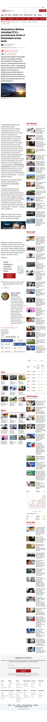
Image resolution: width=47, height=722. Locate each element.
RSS (31, 706)
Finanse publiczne (12, 694)
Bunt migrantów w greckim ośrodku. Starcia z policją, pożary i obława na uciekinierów (13, 421)
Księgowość (26, 695)
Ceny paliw (23, 21)
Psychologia (41, 695)
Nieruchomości (27, 681)
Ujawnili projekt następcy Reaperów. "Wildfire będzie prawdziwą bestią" (21, 442)
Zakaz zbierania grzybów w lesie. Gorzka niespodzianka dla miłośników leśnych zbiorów (21, 382)
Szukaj (43, 10)
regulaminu (24, 668)
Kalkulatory (18, 690)
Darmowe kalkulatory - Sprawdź (9, 276)
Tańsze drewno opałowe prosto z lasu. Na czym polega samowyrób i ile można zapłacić (4, 382)
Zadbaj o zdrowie (6, 23)
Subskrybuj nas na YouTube (10, 51)
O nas (14, 705)
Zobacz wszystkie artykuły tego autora (9, 327)
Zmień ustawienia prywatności (22, 706)
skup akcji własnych (11, 336)
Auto (32, 695)
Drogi (32, 684)
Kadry (25, 694)
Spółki (39, 684)
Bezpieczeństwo (5, 690)
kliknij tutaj (29, 675)
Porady (40, 697)
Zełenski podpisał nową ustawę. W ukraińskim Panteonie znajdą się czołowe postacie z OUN (22, 421)
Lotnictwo (33, 687)
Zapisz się (23, 671)
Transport (33, 681)
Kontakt (9, 705)
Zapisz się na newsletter (10, 54)
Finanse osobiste (15, 21)
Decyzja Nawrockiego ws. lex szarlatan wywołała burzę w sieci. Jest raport (4, 404)
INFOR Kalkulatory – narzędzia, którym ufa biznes (8, 266)
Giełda (17, 18)
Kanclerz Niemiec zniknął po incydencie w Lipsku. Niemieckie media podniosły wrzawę (13, 432)
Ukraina (2, 684)
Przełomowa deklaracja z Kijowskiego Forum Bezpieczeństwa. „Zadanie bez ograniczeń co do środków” (4, 442)
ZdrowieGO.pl (26, 7)
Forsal (2, 26)
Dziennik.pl (33, 690)
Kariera (17, 686)
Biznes (10, 681)
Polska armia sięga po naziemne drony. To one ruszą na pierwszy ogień (13, 404)
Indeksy (39, 683)
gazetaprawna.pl (38, 7)
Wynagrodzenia (19, 684)
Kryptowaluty (35, 18)
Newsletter (32, 7)
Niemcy (2, 686)
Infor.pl (25, 690)
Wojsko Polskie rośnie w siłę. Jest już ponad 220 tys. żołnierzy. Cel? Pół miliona (5, 332)
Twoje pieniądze (12, 697)
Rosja (2, 683)
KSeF (9, 686)
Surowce (22, 18)
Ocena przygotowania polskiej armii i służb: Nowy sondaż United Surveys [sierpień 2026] (13, 382)
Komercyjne (26, 686)
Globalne (2, 694)
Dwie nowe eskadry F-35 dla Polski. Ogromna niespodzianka (13, 393)
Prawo (25, 692)
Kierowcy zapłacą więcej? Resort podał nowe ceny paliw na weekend (21, 393)
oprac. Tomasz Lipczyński (9, 45)
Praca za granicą (19, 687)
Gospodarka (11, 690)
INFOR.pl (10, 7)
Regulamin (35, 705)
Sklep (44, 7)
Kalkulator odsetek (19, 698)
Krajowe (2, 692)
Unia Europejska (4, 687)
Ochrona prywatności (27, 705)
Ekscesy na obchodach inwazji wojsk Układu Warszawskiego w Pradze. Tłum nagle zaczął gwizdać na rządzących (22, 432)
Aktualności (11, 18)
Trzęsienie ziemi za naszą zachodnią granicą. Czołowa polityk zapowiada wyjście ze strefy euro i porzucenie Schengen (4, 421)
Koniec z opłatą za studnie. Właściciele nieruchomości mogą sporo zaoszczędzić (4, 393)
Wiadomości (33, 692)
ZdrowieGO (41, 690)
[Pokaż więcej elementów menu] (45, 15)
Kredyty (28, 18)
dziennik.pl (15, 7)
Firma (10, 684)
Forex (39, 686)
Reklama (19, 705)
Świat (2, 681)
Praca (17, 681)
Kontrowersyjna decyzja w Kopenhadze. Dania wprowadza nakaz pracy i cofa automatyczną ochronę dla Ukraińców (4, 432)
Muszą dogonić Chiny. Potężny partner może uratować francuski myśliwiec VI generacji (13, 442)
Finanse (4, 18)
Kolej (32, 686)
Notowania (40, 681)
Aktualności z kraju (4, 695)
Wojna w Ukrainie (33, 21)
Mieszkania (26, 684)
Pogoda (32, 697)
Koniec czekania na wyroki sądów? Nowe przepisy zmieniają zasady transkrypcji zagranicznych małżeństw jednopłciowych (21, 404)
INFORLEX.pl (21, 7)
